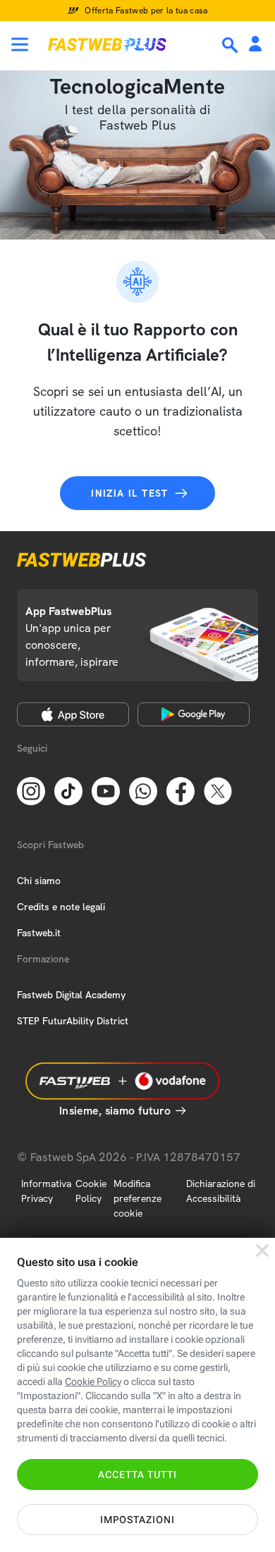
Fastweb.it (39, 932)
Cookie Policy (90, 1191)
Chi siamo (39, 880)
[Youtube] (106, 790)
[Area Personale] (255, 45)
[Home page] (107, 44)
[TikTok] (68, 790)
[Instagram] (31, 790)
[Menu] (19, 44)
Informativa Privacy (46, 1191)
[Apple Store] (73, 714)
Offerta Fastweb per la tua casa (146, 10)
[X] (218, 790)
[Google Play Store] (194, 714)
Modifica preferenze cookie (137, 1198)
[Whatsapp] (143, 790)
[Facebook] (180, 790)
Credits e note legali (61, 906)
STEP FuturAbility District (72, 1020)
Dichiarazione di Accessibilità (220, 1191)
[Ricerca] (231, 45)
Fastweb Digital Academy (71, 994)
